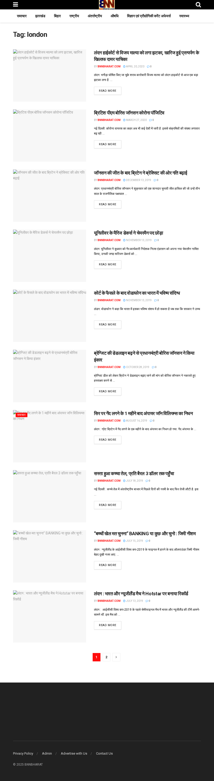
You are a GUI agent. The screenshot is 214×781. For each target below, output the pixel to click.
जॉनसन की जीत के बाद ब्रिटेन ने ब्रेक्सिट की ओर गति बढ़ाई (140, 173)
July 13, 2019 (134, 600)
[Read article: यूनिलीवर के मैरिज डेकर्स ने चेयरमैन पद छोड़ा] (49, 256)
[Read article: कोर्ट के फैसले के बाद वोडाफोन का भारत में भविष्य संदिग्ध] (49, 316)
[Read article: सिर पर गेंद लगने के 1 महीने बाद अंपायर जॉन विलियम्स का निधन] (49, 436)
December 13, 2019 (138, 180)
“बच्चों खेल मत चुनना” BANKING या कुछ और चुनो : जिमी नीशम (145, 533)
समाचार (22, 16)
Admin (47, 753)
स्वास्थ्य (184, 16)
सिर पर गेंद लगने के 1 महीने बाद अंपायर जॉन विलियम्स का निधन (143, 413)
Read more (110, 90)
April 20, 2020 (135, 66)
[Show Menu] (15, 4)
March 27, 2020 (136, 120)
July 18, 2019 (134, 480)
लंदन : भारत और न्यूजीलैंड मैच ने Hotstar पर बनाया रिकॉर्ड (141, 593)
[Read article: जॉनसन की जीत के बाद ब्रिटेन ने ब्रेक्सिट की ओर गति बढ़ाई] (49, 196)
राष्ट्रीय (74, 16)
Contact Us (104, 753)
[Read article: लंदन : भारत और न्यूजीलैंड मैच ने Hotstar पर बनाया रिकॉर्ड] (49, 616)
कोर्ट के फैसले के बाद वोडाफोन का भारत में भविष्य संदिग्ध (137, 293)
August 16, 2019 (136, 420)
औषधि (114, 16)
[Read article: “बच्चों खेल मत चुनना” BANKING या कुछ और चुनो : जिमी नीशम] (49, 556)
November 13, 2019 (139, 240)
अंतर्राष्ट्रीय (95, 16)
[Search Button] (198, 4)
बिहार (57, 16)
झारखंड (40, 16)
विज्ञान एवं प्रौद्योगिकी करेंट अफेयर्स (149, 16)
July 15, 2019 (134, 540)
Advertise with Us (74, 753)
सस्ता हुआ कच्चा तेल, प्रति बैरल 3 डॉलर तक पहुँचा (134, 473)
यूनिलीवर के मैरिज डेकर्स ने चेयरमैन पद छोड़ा (128, 233)
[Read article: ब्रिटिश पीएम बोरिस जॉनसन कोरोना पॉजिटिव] (49, 135)
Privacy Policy (23, 753)
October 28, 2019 (137, 367)
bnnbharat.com (109, 66)
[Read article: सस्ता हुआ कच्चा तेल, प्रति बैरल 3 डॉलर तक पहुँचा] (49, 496)
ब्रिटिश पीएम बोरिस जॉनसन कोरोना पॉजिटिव (129, 112)
